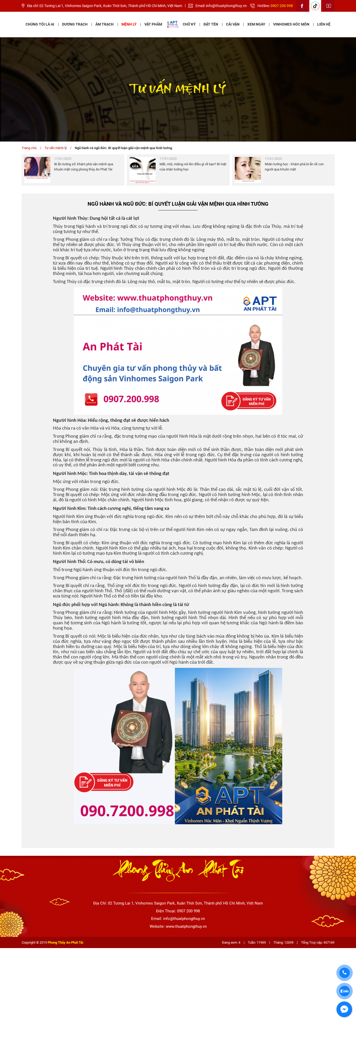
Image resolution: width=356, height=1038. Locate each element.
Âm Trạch (104, 24)
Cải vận (233, 24)
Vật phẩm (153, 24)
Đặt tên (211, 24)
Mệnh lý (129, 24)
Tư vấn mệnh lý (56, 148)
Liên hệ (323, 24)
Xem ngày (256, 24)
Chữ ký (189, 24)
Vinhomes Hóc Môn (291, 24)
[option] (73, 170)
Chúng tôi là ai (40, 24)
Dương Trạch (75, 24)
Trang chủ (29, 148)
